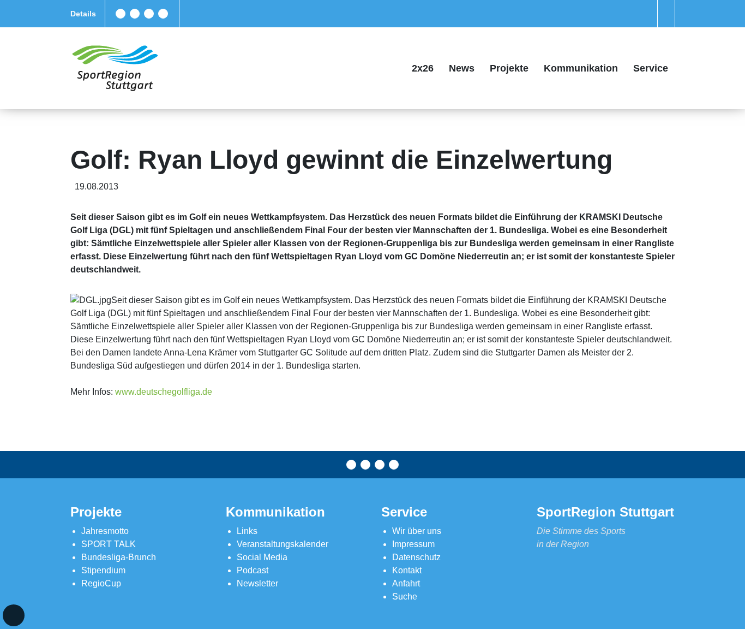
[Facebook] (120, 14)
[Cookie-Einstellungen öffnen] (14, 615)
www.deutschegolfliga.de (163, 391)
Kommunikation (581, 68)
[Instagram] (149, 14)
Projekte (509, 68)
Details (83, 13)
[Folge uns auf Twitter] (135, 14)
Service (650, 68)
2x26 (423, 68)
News (461, 68)
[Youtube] (163, 14)
